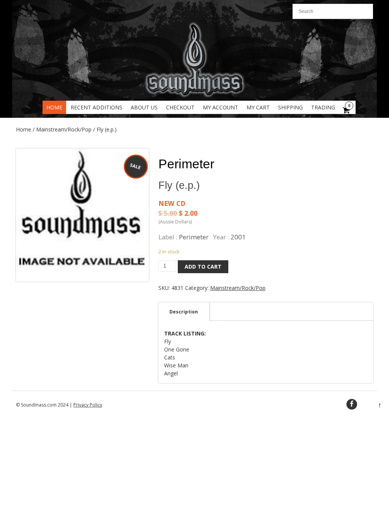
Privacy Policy (87, 405)
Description (183, 312)
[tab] (184, 311)
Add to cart (203, 266)
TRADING (323, 107)
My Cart (258, 107)
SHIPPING (290, 107)
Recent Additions (96, 107)
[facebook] (351, 404)
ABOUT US (144, 107)
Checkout (180, 107)
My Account (220, 107)
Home (54, 107)
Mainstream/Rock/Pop (64, 129)
